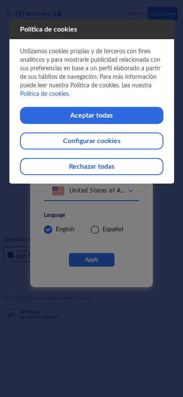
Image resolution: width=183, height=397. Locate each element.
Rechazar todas (91, 166)
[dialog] (91, 102)
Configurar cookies (91, 141)
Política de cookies (44, 94)
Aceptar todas (91, 115)
